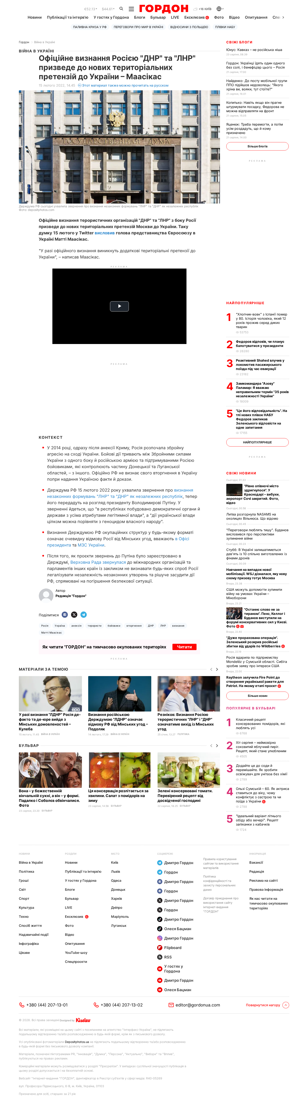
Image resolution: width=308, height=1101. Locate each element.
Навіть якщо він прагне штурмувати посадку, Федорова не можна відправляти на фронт (255, 106)
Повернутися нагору (263, 1005)
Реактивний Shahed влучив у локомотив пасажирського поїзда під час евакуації (260, 364)
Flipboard (172, 947)
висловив (105, 232)
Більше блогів (258, 146)
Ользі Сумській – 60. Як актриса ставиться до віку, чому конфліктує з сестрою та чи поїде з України (262, 795)
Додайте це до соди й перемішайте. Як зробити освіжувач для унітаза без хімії (262, 769)
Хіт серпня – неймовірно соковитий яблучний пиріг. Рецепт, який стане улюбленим (261, 746)
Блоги (139, 17)
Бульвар (158, 17)
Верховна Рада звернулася (98, 562)
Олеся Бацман (177, 929)
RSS (168, 957)
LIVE (175, 17)
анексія (76, 625)
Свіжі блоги (239, 42)
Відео (234, 17)
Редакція (256, 871)
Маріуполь (120, 916)
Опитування (256, 17)
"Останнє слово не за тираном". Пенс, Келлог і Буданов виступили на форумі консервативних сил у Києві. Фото (256, 617)
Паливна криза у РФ (90, 27)
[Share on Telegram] (83, 615)
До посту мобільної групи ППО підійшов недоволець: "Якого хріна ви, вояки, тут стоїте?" (256, 85)
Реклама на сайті (263, 880)
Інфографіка (29, 943)
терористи (94, 625)
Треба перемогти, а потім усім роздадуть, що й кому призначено (254, 128)
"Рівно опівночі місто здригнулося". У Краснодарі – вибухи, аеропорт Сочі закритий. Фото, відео (253, 494)
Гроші (23, 880)
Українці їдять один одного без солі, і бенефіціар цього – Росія (256, 65)
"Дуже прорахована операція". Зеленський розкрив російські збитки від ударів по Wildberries (253, 642)
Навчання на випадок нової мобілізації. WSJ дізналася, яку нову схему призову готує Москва (256, 573)
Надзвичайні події (33, 934)
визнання (178, 625)
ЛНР (163, 625)
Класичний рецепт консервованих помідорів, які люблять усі (260, 723)
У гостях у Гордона (111, 17)
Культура (26, 907)
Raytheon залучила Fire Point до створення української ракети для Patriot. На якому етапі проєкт (255, 681)
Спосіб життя (30, 925)
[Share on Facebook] (65, 615)
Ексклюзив (195, 17)
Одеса (116, 880)
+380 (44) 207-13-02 (122, 1005)
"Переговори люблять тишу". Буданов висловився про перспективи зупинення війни (257, 534)
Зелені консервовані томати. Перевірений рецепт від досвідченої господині (185, 796)
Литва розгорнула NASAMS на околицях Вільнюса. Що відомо (252, 516)
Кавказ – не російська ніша (254, 50)
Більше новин (257, 695)
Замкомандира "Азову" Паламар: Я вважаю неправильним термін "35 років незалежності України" (262, 389)
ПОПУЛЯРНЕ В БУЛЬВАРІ (251, 708)
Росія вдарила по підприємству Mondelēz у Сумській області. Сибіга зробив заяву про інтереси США (256, 661)
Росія (44, 625)
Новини (35, 17)
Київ (114, 862)
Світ (22, 889)
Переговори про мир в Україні (138, 27)
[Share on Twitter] (74, 615)
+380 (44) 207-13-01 (46, 1005)
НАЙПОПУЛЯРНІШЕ (245, 303)
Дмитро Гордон (178, 863)
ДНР (151, 625)
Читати (184, 646)
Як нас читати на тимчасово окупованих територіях (268, 903)
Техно (24, 916)
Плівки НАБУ (225, 27)
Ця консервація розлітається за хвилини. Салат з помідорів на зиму (118, 796)
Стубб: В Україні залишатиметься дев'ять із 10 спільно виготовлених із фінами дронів (256, 554)
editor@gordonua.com (198, 1005)
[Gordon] (163, 9)
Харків (116, 898)
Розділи (70, 853)
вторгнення (134, 625)
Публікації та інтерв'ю (67, 17)
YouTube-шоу (76, 952)
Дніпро (116, 907)
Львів (115, 871)
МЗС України (91, 545)
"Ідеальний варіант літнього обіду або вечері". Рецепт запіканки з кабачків (258, 820)
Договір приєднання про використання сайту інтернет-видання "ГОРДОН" (220, 904)
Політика (183, 734)
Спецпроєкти (76, 961)
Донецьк (118, 889)
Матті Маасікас (51, 632)
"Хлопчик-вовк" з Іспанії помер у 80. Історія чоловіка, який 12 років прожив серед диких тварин (261, 320)
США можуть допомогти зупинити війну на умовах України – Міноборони (254, 593)
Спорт (24, 898)
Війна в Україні (44, 42)
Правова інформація (266, 889)
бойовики (114, 625)
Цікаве (24, 952)
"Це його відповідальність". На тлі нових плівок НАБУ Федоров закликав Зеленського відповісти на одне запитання (261, 419)
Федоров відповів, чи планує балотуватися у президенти (260, 343)
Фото (219, 17)
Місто (115, 853)
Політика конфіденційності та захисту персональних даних (219, 883)
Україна (60, 625)
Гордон (24, 42)
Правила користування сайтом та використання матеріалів (221, 863)
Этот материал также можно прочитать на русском (125, 85)
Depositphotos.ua (77, 1042)
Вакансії (256, 862)
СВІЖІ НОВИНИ (241, 473)
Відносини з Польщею (189, 27)
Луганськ (118, 925)
